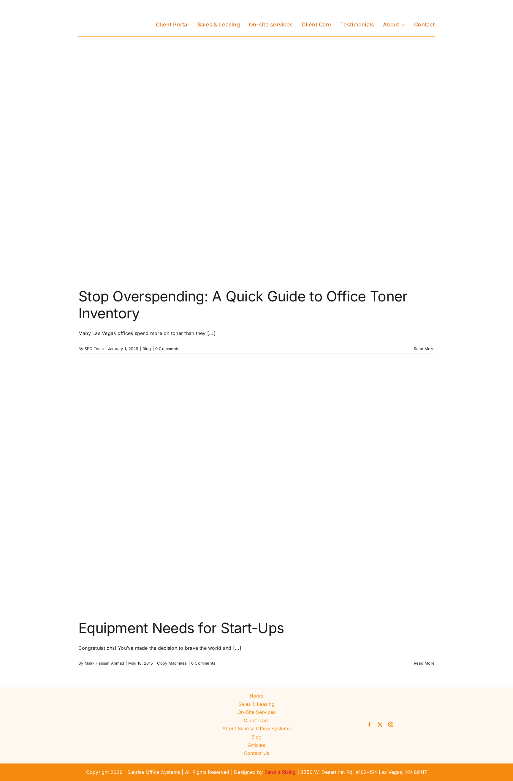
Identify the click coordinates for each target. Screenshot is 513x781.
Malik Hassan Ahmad (104, 663)
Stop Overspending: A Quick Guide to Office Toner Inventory (242, 304)
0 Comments (167, 348)
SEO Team (94, 348)
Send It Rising (280, 772)
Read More (424, 348)
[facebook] (369, 724)
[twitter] (380, 724)
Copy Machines (172, 663)
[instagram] (390, 724)
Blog (146, 348)
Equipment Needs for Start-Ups (181, 628)
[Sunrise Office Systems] (108, 7)
